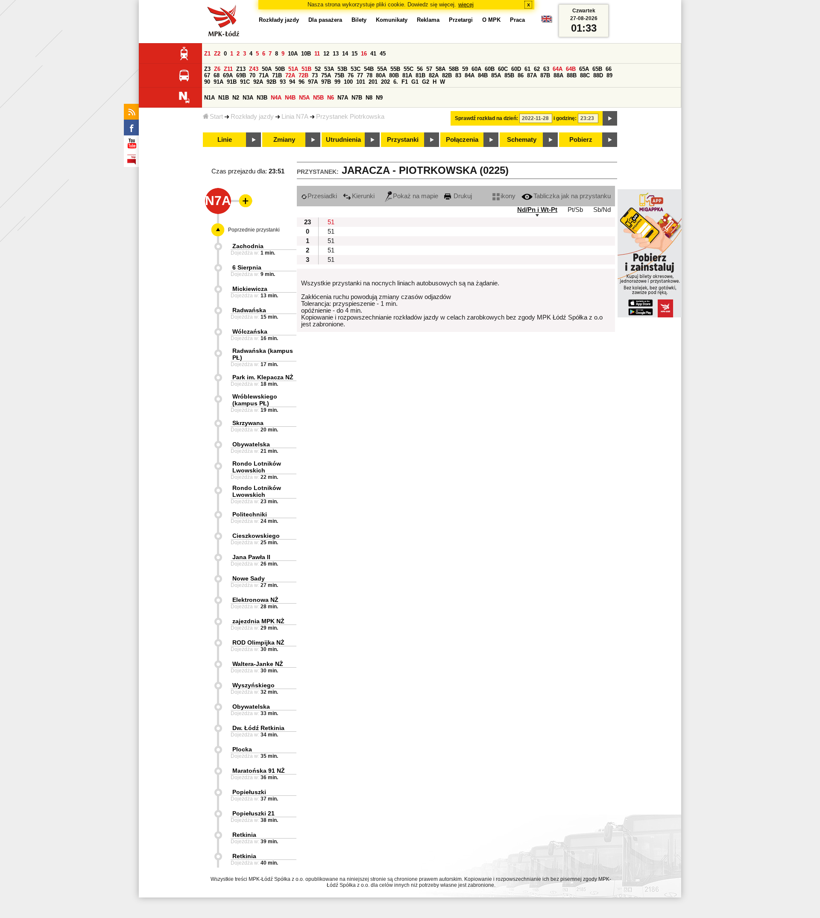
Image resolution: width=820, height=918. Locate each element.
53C (355, 69)
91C (245, 82)
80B (394, 75)
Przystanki (403, 139)
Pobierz (580, 139)
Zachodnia (248, 246)
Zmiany (284, 139)
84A (469, 75)
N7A (342, 97)
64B (571, 69)
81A (407, 75)
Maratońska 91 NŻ (258, 770)
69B (241, 75)
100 (348, 82)
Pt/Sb (575, 209)
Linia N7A (294, 116)
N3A (248, 97)
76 (351, 75)
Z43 (253, 69)
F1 (404, 82)
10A (293, 53)
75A (326, 75)
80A (381, 75)
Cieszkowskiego (256, 535)
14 (345, 53)
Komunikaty (391, 20)
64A (557, 69)
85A (496, 75)
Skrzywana (248, 422)
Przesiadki (322, 196)
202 (385, 82)
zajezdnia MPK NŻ (258, 621)
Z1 (207, 53)
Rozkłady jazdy (252, 116)
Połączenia (462, 139)
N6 (330, 97)
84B (483, 75)
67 (207, 75)
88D (598, 75)
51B (306, 69)
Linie (224, 139)
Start (216, 116)
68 (217, 75)
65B (597, 69)
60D (516, 69)
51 (331, 222)
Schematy (521, 139)
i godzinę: (565, 118)
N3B (262, 97)
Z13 (241, 69)
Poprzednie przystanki (254, 230)
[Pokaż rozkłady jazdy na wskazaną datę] (610, 118)
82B (447, 75)
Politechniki (249, 514)
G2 (425, 82)
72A (290, 75)
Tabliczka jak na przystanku (572, 196)
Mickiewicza (249, 288)
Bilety (358, 20)
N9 (379, 97)
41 (373, 53)
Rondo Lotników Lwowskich (256, 467)
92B (271, 82)
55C (408, 69)
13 (336, 53)
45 (383, 53)
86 (521, 75)
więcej (466, 4)
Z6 (217, 69)
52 (318, 69)
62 (537, 69)
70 (252, 75)
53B (342, 69)
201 (373, 82)
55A (382, 69)
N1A (209, 97)
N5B (318, 97)
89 (609, 75)
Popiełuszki (249, 792)
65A (584, 69)
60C (503, 69)
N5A (304, 97)
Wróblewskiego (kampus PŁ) (254, 400)
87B (545, 75)
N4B (290, 97)
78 (369, 75)
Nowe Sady (248, 578)
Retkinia (244, 834)
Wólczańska (249, 331)
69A (228, 75)
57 (429, 69)
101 (360, 82)
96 (302, 82)
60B (490, 69)
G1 (415, 82)
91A (218, 82)
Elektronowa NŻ (255, 599)
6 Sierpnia (246, 267)
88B (572, 75)
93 (283, 82)
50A (267, 69)
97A (313, 82)
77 (360, 75)
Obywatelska (251, 444)
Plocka (242, 749)
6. (395, 82)
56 (420, 69)
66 (609, 69)
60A (476, 69)
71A (264, 75)
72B (303, 75)
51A (293, 69)
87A (532, 75)
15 (354, 53)
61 (527, 69)
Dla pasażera (325, 20)
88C (585, 75)
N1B (223, 97)
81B (420, 75)
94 (292, 82)
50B (280, 69)
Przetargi (461, 20)
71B (277, 75)
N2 (235, 97)
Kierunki (363, 196)
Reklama (428, 20)
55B (395, 69)
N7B (356, 97)
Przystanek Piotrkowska (350, 116)
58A (440, 69)
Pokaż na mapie (415, 196)
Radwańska (249, 310)
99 (337, 82)
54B (369, 69)
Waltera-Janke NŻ (257, 663)
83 (458, 75)
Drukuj (462, 196)
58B (454, 69)
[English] (546, 21)
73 (315, 75)
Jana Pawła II (251, 557)
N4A (276, 97)
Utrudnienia (343, 139)
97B (326, 82)
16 (364, 53)
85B (509, 75)
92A (258, 82)
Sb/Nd (602, 209)
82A (434, 75)
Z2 (217, 53)
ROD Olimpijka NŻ (258, 642)
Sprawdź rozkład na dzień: (486, 118)
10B (306, 53)
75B (339, 75)
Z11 (228, 69)
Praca (517, 20)
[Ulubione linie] (243, 200)
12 (326, 53)
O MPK (491, 20)
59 (465, 69)
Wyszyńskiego (253, 685)
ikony (508, 196)
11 (317, 53)
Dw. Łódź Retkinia (258, 727)
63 (546, 69)
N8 (369, 97)
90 (207, 82)
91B (232, 82)
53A (329, 69)
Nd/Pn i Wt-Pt (537, 209)
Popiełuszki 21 (253, 813)
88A (558, 75)
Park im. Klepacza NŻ (262, 377)
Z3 (207, 69)
